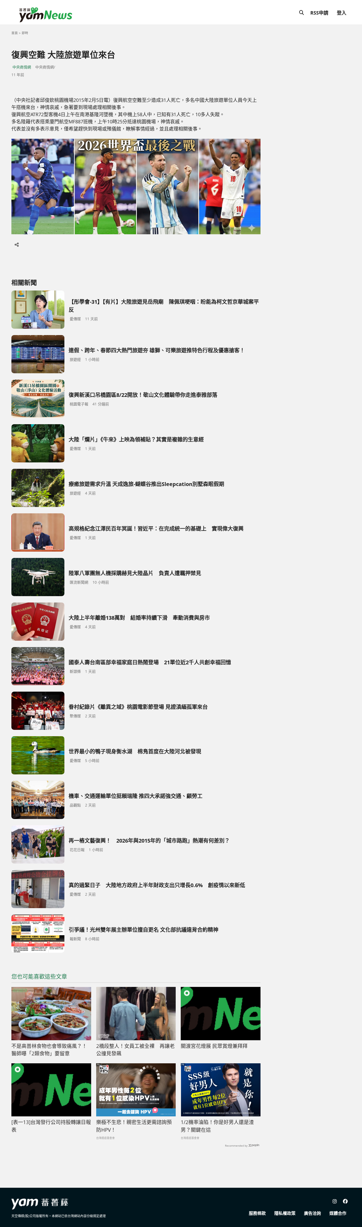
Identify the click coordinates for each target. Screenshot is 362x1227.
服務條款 (257, 1213)
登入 (341, 13)
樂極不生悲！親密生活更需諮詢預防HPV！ (134, 1126)
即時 (25, 33)
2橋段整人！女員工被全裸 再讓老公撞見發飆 (135, 1050)
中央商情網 (21, 67)
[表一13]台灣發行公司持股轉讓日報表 (51, 1126)
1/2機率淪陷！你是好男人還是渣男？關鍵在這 (217, 1126)
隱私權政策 (284, 1213)
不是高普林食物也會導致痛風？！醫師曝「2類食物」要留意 (49, 1050)
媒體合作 (337, 1213)
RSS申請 (319, 13)
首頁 (14, 33)
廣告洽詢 (312, 1213)
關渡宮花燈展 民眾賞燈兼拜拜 (214, 1046)
